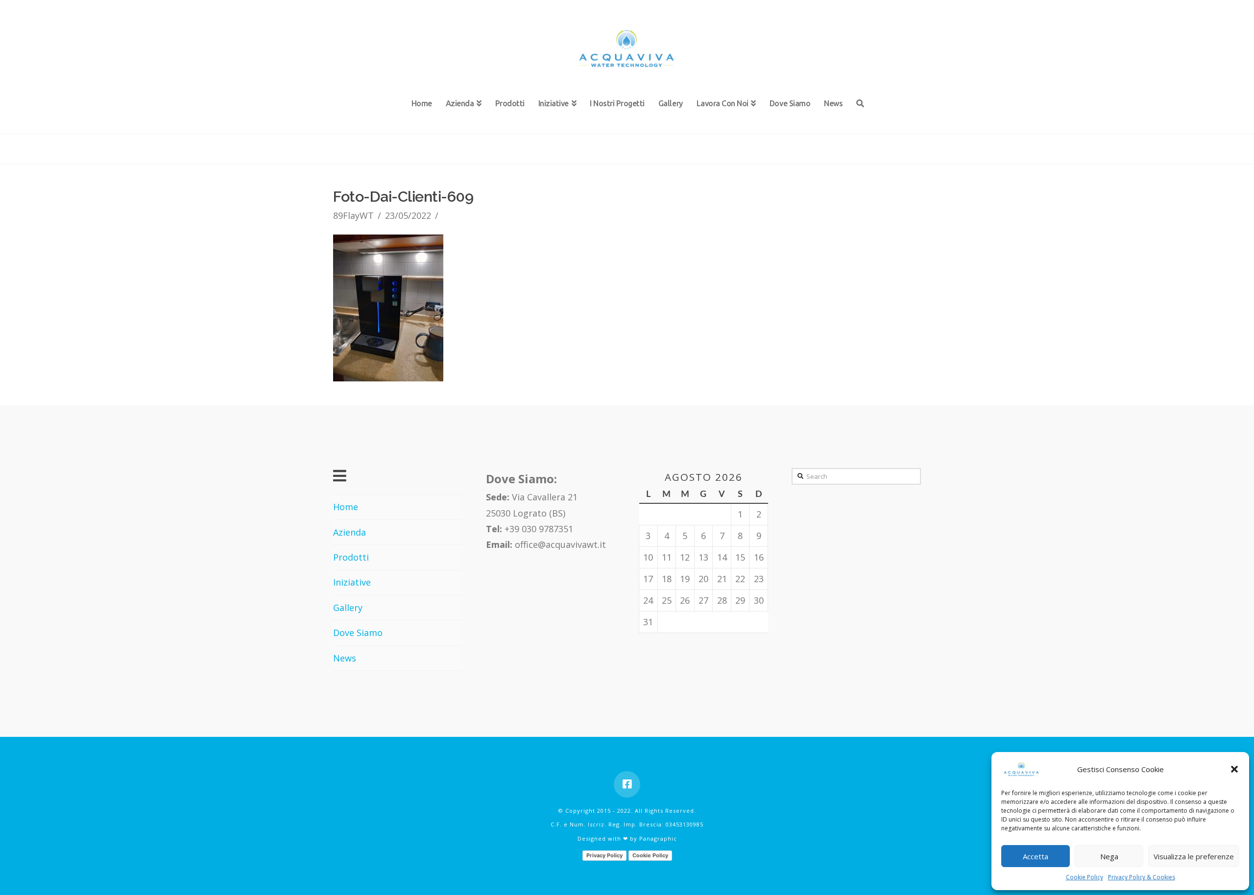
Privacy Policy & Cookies (1141, 877)
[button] (1234, 769)
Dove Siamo (358, 632)
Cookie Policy (1084, 877)
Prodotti (351, 557)
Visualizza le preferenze (1194, 856)
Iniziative (352, 582)
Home (345, 507)
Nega (1109, 856)
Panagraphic (658, 838)
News (344, 658)
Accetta (1035, 856)
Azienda (349, 532)
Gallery (347, 607)
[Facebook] (627, 784)
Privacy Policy (604, 855)
